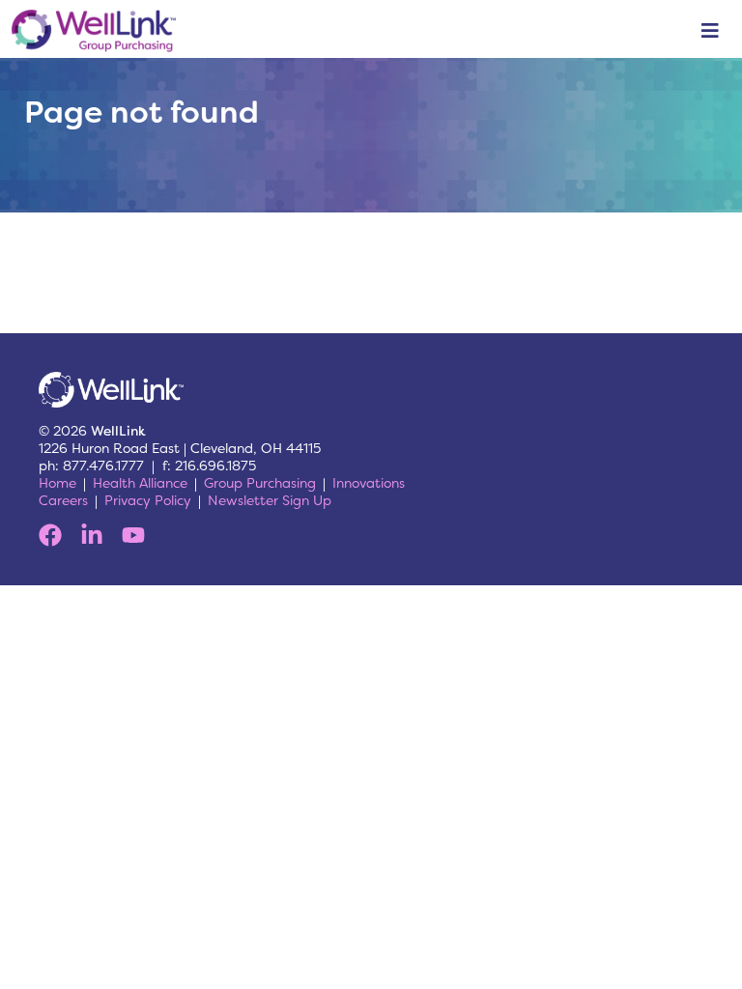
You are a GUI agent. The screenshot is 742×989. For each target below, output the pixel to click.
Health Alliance (140, 483)
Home (57, 483)
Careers (63, 500)
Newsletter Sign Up (269, 500)
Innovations (368, 483)
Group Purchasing (260, 483)
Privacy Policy (147, 500)
